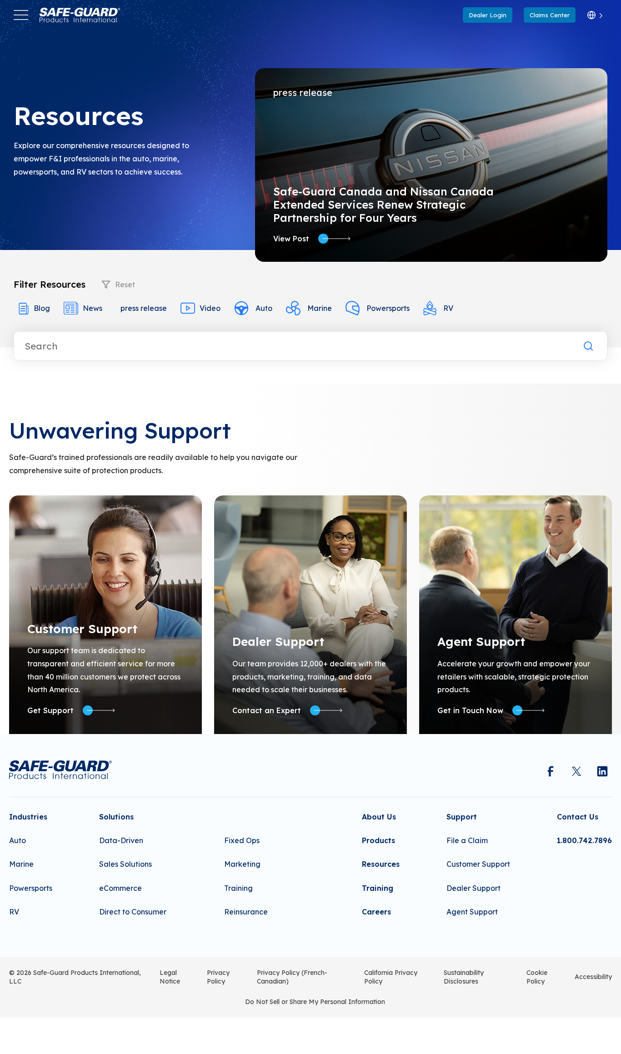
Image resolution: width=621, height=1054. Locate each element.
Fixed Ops (242, 840)
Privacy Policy (218, 977)
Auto (263, 308)
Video (210, 308)
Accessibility (593, 977)
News (92, 308)
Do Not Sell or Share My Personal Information (315, 1002)
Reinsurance (246, 911)
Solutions (116, 816)
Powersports (388, 308)
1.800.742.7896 (584, 840)
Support (461, 816)
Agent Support (472, 911)
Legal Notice (170, 977)
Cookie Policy (536, 977)
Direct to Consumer (132, 911)
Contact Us (577, 816)
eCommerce (120, 888)
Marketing (242, 864)
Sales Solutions (125, 864)
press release (143, 308)
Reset (125, 284)
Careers (376, 911)
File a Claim (467, 840)
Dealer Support (473, 888)
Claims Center (550, 15)
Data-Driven (121, 840)
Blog (42, 308)
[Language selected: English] (594, 15)
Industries (28, 816)
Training (238, 888)
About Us (379, 816)
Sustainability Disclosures (464, 977)
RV (448, 308)
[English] (594, 15)
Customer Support (478, 864)
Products (378, 840)
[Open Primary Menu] (21, 15)
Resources (381, 864)
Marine (319, 308)
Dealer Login (487, 15)
